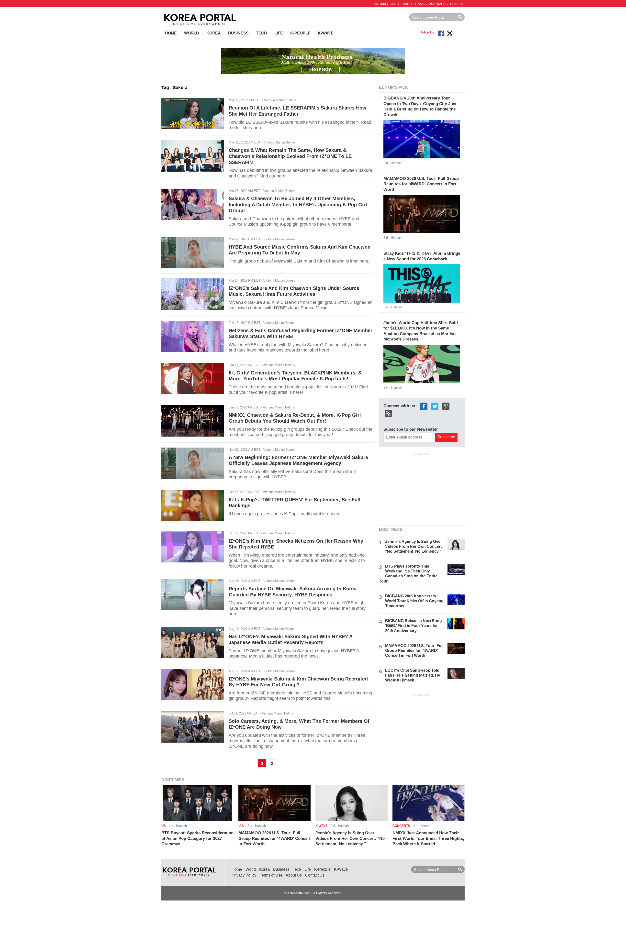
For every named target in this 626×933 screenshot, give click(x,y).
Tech (261, 33)
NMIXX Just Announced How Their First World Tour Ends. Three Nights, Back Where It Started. (428, 838)
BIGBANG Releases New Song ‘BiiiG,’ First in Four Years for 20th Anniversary (413, 626)
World (191, 33)
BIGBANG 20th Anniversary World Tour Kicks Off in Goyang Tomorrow (414, 601)
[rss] (388, 413)
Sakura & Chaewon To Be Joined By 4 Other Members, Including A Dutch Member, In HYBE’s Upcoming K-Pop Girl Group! (298, 204)
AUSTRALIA (437, 4)
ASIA (421, 4)
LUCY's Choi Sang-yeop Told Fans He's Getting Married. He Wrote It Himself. (412, 675)
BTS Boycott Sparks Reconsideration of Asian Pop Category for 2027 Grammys (197, 838)
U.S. (393, 4)
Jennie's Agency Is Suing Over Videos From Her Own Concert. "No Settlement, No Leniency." (414, 546)
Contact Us (314, 875)
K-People (300, 33)
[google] (446, 406)
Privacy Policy (244, 875)
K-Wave (326, 33)
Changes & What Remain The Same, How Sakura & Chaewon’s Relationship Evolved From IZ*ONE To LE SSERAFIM (290, 156)
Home (171, 33)
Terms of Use (271, 875)
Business (238, 33)
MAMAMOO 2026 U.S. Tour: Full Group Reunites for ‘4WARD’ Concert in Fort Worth (421, 184)
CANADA (456, 4)
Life (278, 33)
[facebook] (424, 406)
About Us (294, 875)
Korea (213, 33)
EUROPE (407, 4)
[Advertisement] (421, 488)
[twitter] (435, 406)
